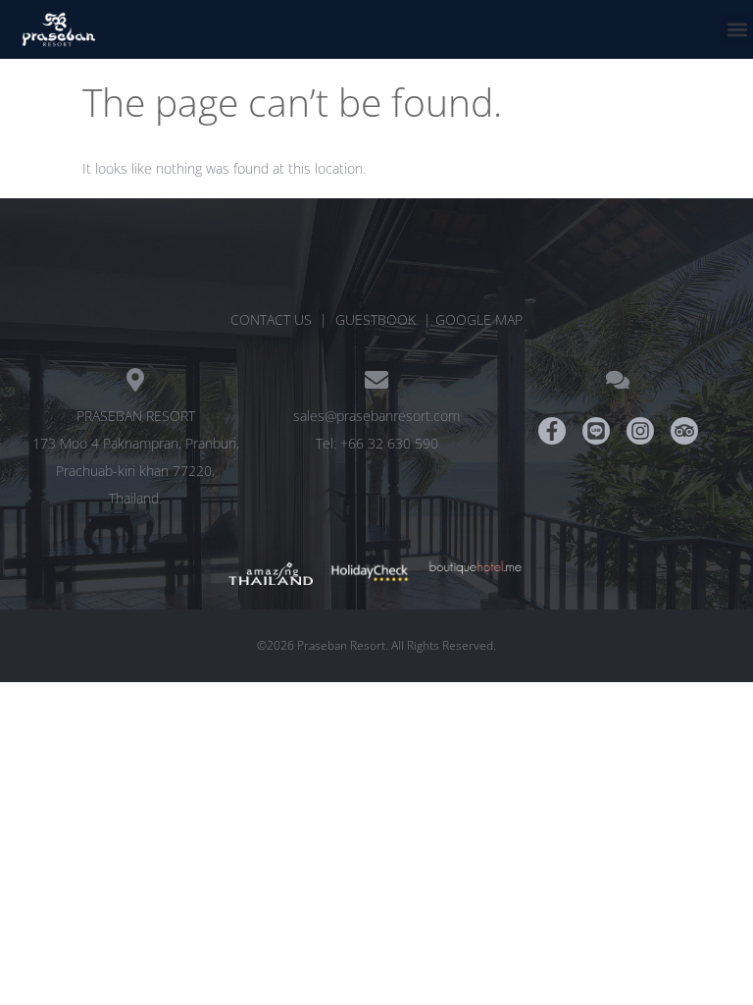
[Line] (596, 431)
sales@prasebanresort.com (376, 415)
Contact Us (271, 319)
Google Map (479, 319)
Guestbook (375, 319)
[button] (737, 30)
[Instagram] (640, 431)
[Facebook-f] (552, 431)
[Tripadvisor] (684, 431)
